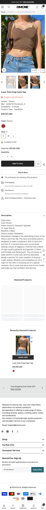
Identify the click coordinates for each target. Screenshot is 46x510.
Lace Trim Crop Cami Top (22, 363)
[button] (39, 70)
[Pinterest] (2, 431)
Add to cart (17, 164)
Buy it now (23, 172)
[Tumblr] (12, 431)
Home (3, 12)
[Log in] (37, 7)
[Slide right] (42, 388)
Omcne (12, 101)
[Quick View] (31, 341)
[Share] (43, 164)
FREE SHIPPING (28, 2)
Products (11, 12)
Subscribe (37, 470)
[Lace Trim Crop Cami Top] (23, 345)
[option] (23, 44)
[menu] (2, 7)
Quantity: (5, 152)
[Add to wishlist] (38, 164)
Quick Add (23, 357)
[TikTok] (7, 431)
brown (13, 371)
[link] (11, 315)
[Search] (8, 7)
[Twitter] (17, 431)
